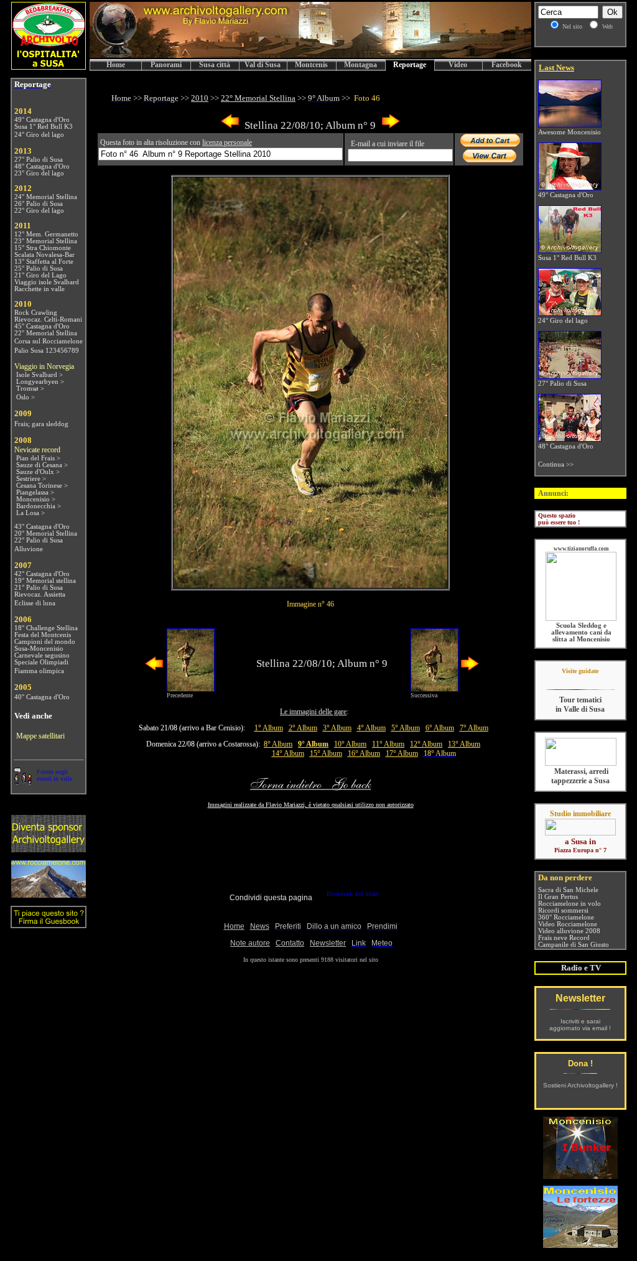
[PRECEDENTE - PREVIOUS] (230, 126)
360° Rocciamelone (566, 917)
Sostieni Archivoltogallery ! (580, 1085)
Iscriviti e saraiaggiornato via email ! (580, 1024)
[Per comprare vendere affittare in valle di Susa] (580, 833)
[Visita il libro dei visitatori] (48, 923)
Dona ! (580, 1063)
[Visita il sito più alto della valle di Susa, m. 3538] (48, 894)
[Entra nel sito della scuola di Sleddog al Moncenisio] (581, 618)
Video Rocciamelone (567, 924)
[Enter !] (48, 849)
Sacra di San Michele (568, 889)
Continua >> (556, 464)
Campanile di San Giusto (573, 944)
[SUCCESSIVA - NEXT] (391, 126)
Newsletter (580, 998)
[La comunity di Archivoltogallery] (22, 781)
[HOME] (310, 55)
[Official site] (580, 680)
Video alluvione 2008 (569, 931)
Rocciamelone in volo (569, 903)
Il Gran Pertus (558, 896)
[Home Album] (310, 584)
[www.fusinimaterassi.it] (580, 763)
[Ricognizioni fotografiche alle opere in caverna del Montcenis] (580, 1175)
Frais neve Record (564, 937)
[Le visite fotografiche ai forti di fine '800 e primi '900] (580, 1244)
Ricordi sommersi (563, 910)
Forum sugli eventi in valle (54, 775)
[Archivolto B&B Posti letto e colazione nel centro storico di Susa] (48, 66)
